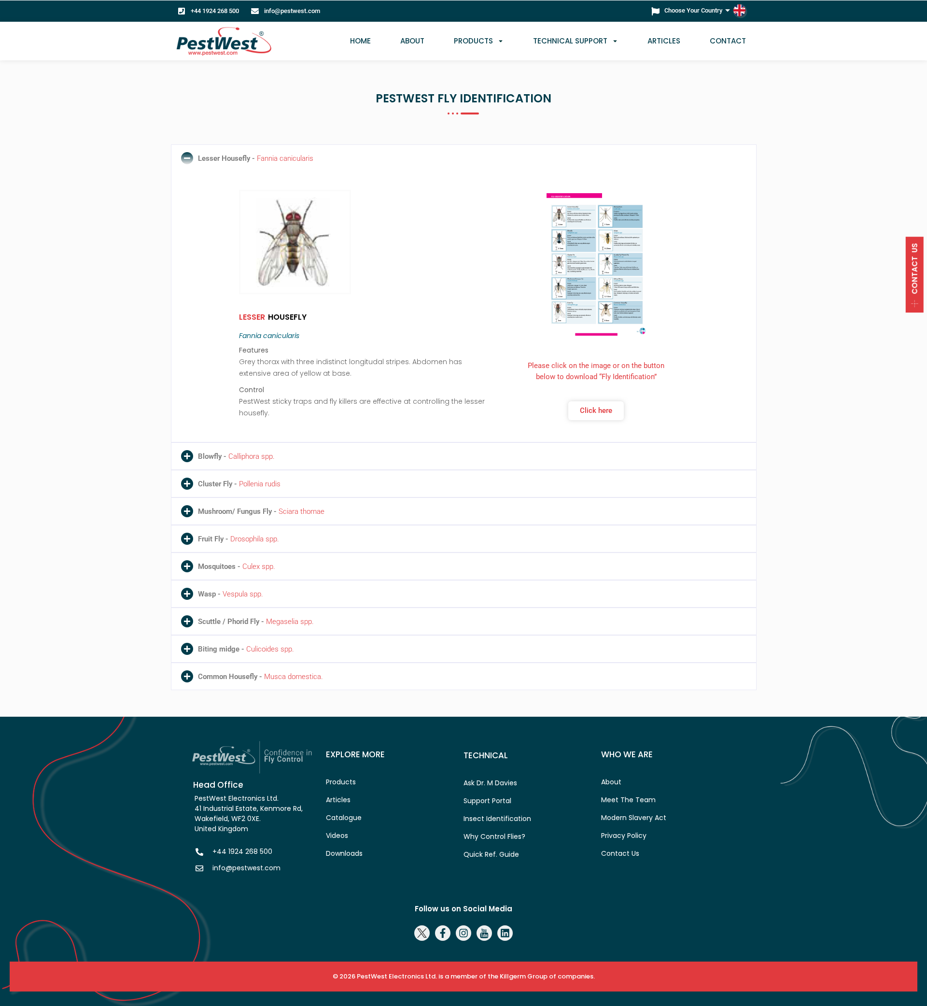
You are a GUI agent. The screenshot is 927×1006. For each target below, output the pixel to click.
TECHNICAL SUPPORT (570, 41)
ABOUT (412, 41)
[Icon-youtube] (484, 933)
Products (473, 41)
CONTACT (728, 41)
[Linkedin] (505, 933)
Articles (663, 41)
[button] (463, 158)
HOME (360, 41)
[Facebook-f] (442, 933)
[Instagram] (463, 933)
